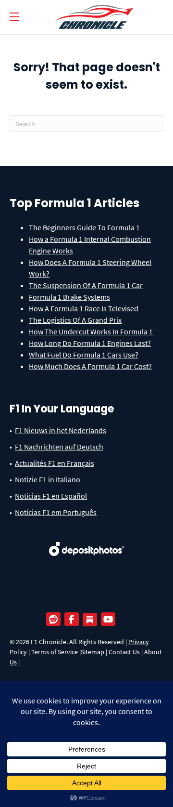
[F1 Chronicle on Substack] (90, 619)
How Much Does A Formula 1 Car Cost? (90, 366)
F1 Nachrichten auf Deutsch (59, 446)
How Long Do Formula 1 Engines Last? (90, 343)
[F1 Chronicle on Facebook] (74, 619)
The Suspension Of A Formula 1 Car (86, 285)
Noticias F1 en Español (51, 496)
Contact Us (124, 652)
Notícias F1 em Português (56, 512)
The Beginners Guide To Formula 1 (84, 227)
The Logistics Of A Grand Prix (75, 320)
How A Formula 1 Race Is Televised (83, 308)
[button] (14, 17)
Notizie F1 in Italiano (47, 479)
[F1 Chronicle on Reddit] (56, 619)
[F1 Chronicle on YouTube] (110, 619)
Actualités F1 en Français (54, 463)
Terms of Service (54, 652)
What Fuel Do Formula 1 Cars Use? (83, 354)
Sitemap (92, 652)
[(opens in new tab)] (86, 542)
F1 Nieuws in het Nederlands (60, 430)
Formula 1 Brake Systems (69, 297)
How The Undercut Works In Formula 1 (91, 331)
